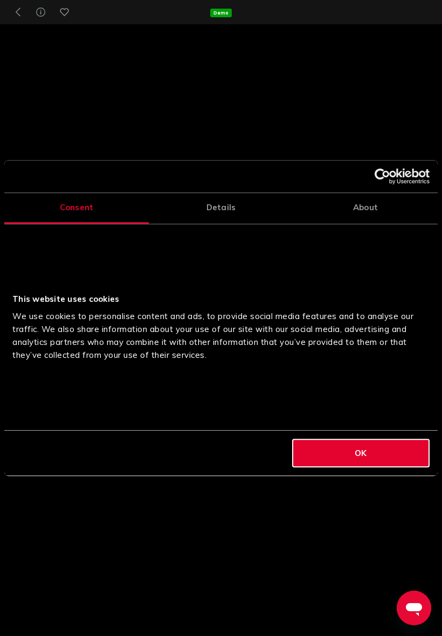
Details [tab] (221, 207)
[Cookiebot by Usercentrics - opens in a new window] (382, 176)
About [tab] (365, 207)
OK (361, 453)
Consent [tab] (76, 207)
